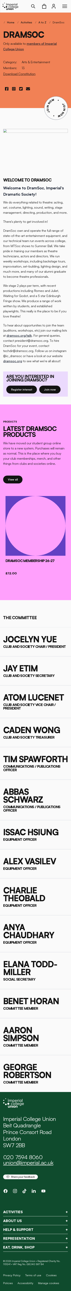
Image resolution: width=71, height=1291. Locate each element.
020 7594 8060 (23, 1157)
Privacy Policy (12, 1275)
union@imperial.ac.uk (28, 1162)
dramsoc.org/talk (19, 335)
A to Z (42, 22)
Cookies (51, 1275)
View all (15, 479)
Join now (52, 389)
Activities (26, 22)
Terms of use (33, 1275)
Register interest (24, 389)
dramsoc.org (12, 361)
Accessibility (25, 1283)
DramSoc (58, 22)
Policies (8, 1283)
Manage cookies (48, 1283)
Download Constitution (19, 74)
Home (10, 22)
